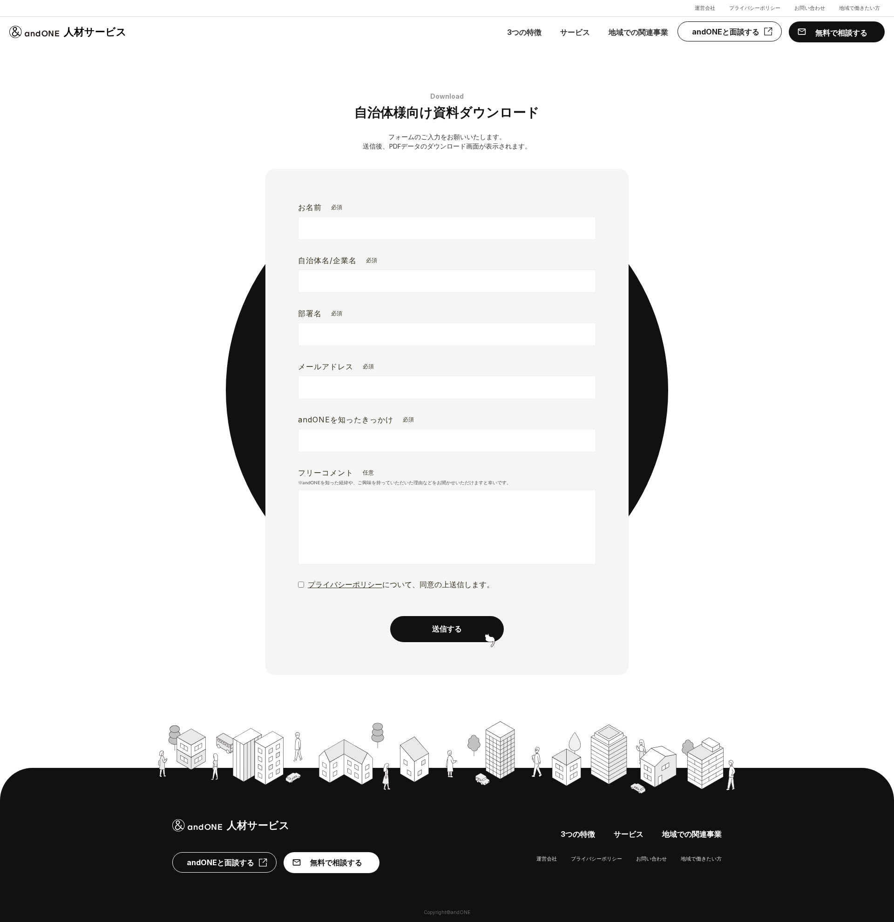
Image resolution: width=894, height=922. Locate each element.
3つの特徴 (524, 32)
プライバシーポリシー (754, 8)
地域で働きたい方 (859, 8)
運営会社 (705, 8)
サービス (575, 32)
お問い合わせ (809, 8)
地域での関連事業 (638, 32)
